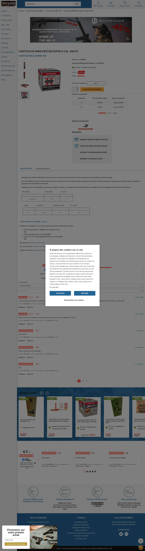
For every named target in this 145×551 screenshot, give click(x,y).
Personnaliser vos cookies (73, 300)
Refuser (84, 293)
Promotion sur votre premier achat (16, 532)
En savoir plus (54, 287)
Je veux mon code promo (16, 544)
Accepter (60, 293)
